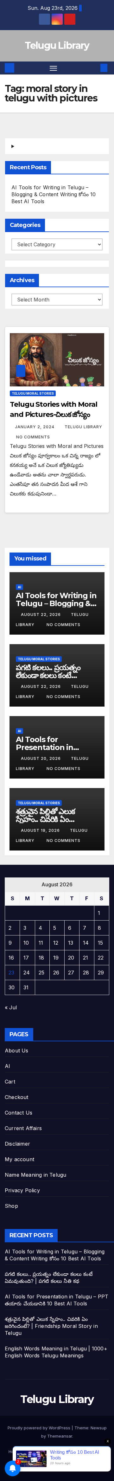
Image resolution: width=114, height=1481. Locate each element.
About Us (16, 1050)
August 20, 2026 (41, 758)
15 (100, 943)
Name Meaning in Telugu (35, 1175)
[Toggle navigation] (53, 68)
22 (101, 957)
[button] (94, 68)
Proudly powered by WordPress (40, 1427)
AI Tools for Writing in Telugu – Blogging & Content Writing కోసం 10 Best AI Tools (53, 194)
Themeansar (59, 1436)
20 (71, 957)
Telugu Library (57, 45)
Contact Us (18, 1112)
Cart (10, 1081)
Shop (11, 1206)
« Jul (11, 1007)
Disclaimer (17, 1144)
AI (19, 587)
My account (19, 1159)
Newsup (99, 1427)
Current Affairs (23, 1128)
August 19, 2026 (41, 830)
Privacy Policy (22, 1190)
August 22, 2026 (41, 614)
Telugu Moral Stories (33, 393)
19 (56, 957)
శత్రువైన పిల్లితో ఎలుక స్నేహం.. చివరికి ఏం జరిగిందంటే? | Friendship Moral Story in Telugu (51, 1326)
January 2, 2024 (35, 426)
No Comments (33, 437)
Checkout (16, 1097)
